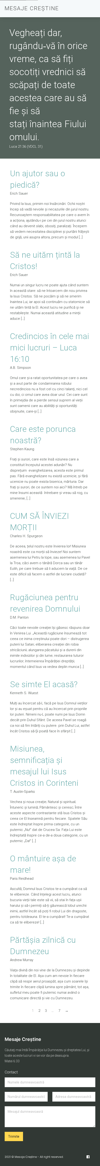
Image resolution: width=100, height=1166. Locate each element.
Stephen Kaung (22, 449)
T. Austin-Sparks (22, 792)
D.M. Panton (19, 617)
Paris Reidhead (21, 878)
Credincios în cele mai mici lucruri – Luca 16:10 (49, 348)
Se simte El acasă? (43, 684)
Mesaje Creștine (23, 1039)
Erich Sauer (19, 193)
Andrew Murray (21, 960)
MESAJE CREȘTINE (32, 8)
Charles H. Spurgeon (26, 536)
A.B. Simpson (20, 368)
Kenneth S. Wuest (24, 693)
